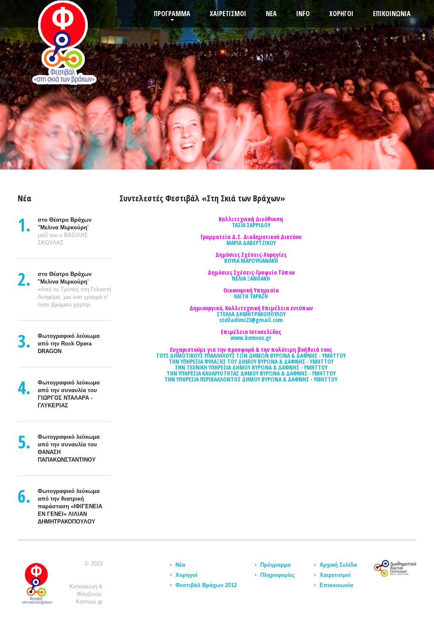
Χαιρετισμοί (335, 575)
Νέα (180, 565)
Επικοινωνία (336, 585)
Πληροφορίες (277, 575)
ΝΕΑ (271, 13)
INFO (303, 13)
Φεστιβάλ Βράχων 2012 (206, 585)
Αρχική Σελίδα (338, 565)
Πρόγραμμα (275, 565)
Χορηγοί (186, 575)
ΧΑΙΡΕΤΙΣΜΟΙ (228, 13)
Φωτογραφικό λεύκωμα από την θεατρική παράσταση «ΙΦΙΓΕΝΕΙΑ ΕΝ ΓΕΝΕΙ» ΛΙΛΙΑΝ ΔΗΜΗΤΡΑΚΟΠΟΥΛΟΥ (70, 506)
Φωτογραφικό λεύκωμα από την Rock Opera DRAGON (69, 343)
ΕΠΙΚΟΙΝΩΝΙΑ (392, 13)
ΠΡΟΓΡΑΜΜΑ (172, 13)
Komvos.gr (89, 602)
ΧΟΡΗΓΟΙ (341, 13)
